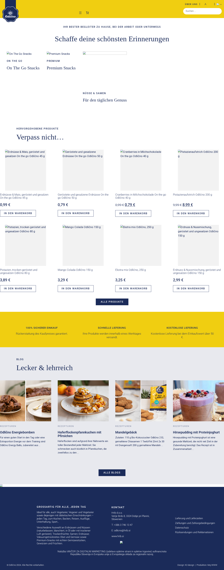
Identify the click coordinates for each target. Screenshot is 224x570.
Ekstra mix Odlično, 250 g (130, 269)
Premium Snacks (61, 68)
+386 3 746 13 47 (123, 524)
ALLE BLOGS (112, 472)
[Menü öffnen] (80, 13)
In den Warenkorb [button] (18, 213)
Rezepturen (8, 426)
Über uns (191, 4)
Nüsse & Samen (94, 93)
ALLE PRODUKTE (112, 301)
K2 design (189, 565)
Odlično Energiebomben (17, 432)
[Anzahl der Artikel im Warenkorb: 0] (87, 12)
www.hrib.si (118, 536)
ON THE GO (14, 61)
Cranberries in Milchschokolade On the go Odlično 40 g (140, 196)
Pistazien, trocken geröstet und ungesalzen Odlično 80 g (18, 271)
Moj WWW (212, 565)
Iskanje (218, 11)
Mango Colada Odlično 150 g (75, 269)
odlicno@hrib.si (122, 530)
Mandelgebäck (126, 432)
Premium (53, 61)
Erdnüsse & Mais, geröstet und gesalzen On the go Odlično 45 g (24, 196)
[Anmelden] (207, 4)
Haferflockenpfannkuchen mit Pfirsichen (79, 434)
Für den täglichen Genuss (105, 100)
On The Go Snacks (23, 68)
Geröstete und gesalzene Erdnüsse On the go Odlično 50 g (83, 196)
